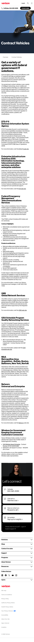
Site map (3, 590)
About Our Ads (5, 619)
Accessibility (4, 615)
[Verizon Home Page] (5, 586)
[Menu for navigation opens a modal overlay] (32, 3)
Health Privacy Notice (7, 607)
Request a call (12, 510)
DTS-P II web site (24, 149)
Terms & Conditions (6, 594)
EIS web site (22, 188)
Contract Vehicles (17, 57)
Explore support (10, 529)
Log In (23, 3)
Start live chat (12, 500)
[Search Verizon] (28, 3)
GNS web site (23, 310)
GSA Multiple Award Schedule (11, 444)
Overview (5, 57)
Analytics (3, 627)
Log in (22, 526)
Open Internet (5, 623)
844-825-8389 (13, 491)
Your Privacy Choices (7, 611)
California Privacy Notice (8, 602)
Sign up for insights (14, 519)
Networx (21, 423)
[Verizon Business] (5, 3)
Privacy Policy (5, 598)
